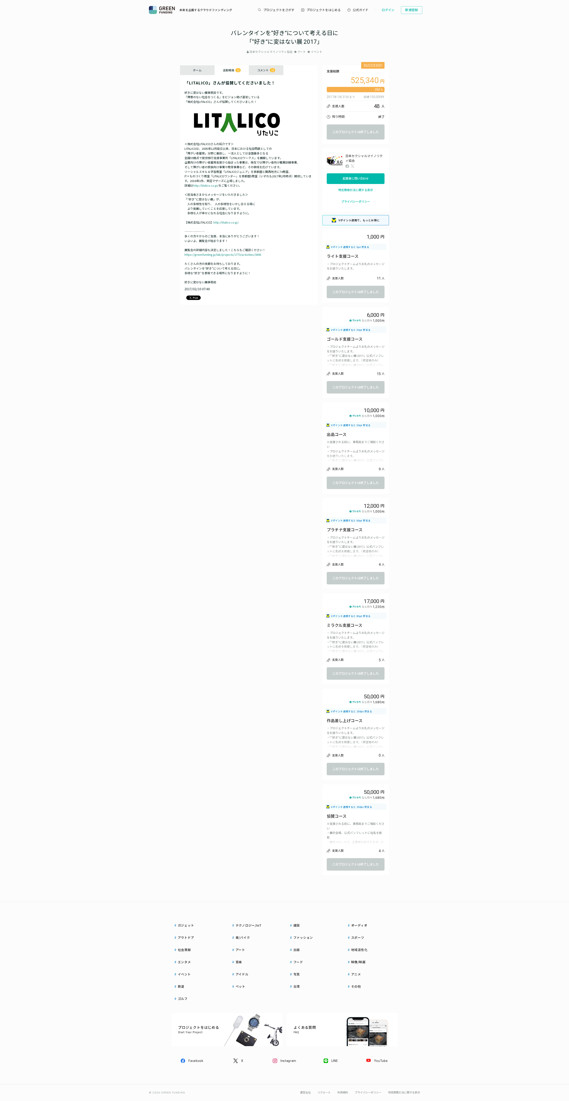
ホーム (197, 70)
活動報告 (231, 70)
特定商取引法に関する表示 (355, 190)
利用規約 (342, 1092)
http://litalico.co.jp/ (226, 222)
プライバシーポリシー (355, 201)
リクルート (324, 1092)
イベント (316, 52)
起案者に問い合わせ (356, 178)
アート (301, 52)
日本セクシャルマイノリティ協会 (271, 52)
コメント (265, 70)
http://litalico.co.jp (205, 185)
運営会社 (305, 1092)
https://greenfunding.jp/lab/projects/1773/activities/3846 (222, 254)
